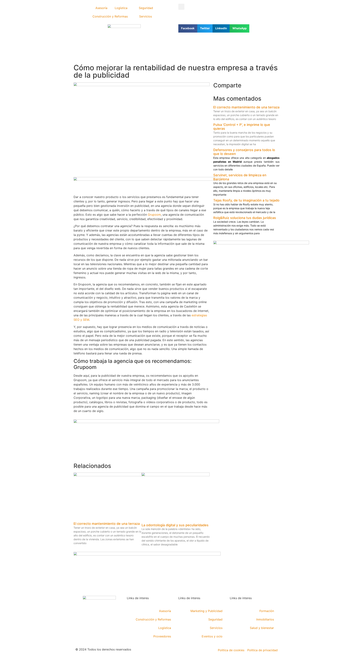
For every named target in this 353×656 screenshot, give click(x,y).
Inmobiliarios (265, 619)
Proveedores (162, 636)
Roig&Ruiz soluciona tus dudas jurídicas (244, 218)
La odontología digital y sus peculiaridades (175, 525)
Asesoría (101, 8)
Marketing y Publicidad (206, 611)
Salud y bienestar (262, 628)
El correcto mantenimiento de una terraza (107, 524)
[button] (181, 7)
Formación (266, 611)
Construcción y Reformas (110, 16)
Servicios (145, 16)
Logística (121, 8)
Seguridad (146, 8)
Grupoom (154, 214)
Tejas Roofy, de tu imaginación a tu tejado (246, 200)
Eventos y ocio (212, 636)
